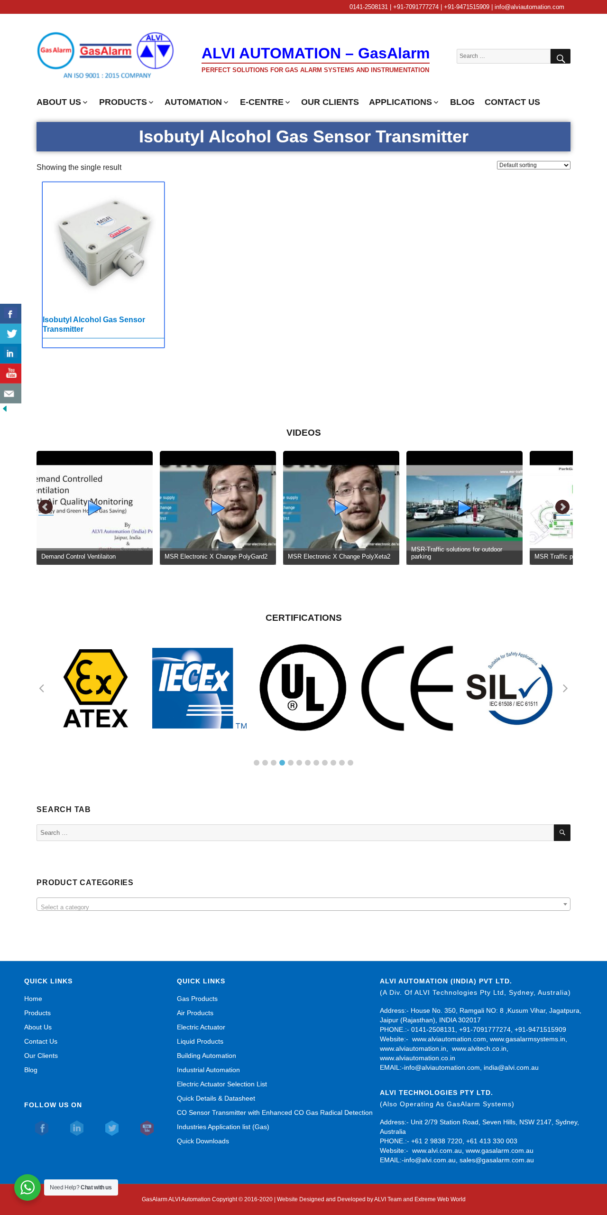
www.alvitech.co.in (479, 1048)
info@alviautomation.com (442, 1067)
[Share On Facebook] (10, 314)
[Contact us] (10, 393)
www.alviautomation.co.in (417, 1058)
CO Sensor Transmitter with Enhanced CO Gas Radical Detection (275, 1112)
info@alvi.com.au (430, 1160)
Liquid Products (200, 1041)
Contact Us (40, 1041)
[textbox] (303, 907)
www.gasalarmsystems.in (527, 1039)
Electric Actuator (201, 1027)
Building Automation (206, 1055)
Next (562, 507)
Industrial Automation (208, 1070)
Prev (46, 507)
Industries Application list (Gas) (223, 1127)
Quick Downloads (203, 1141)
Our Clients (41, 1055)
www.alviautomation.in (413, 1048)
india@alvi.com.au (511, 1067)
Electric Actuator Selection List (222, 1084)
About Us (38, 1027)
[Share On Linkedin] (10, 354)
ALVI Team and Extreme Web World (420, 1199)
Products (37, 1013)
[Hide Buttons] (4, 408)
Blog (30, 1070)
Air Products (195, 1013)
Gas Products (197, 998)
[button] (256, 763)
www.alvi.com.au (437, 1150)
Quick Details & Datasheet (216, 1098)
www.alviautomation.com (449, 1039)
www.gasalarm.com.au (498, 1150)
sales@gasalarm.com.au (497, 1160)
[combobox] (303, 904)
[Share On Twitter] (10, 334)
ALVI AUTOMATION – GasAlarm (316, 53)
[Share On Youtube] (10, 373)
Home (33, 998)
